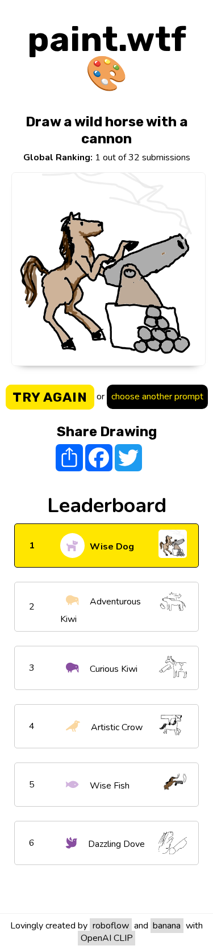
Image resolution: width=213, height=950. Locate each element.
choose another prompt (157, 396)
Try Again (49, 397)
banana (167, 925)
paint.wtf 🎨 (106, 56)
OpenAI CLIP (107, 938)
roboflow (111, 925)
